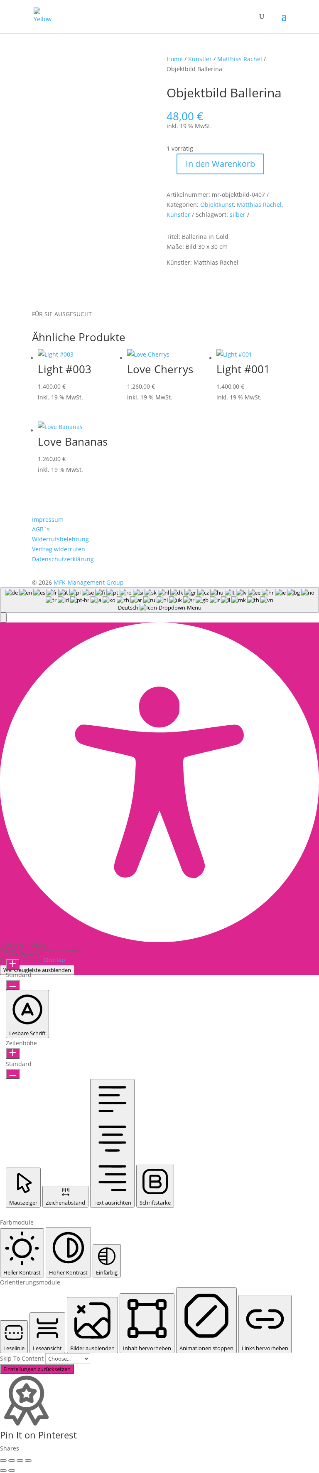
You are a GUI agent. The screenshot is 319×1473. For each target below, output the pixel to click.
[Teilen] (20, 1460)
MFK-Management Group (89, 582)
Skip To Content (22, 1358)
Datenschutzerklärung (63, 559)
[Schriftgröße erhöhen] (13, 964)
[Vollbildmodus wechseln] (11, 1460)
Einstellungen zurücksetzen (37, 1369)
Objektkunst (217, 204)
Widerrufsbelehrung (60, 539)
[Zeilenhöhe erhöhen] (13, 1053)
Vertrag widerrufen (58, 549)
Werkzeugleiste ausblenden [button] (37, 970)
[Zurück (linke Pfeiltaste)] (3, 1470)
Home (175, 59)
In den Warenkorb (220, 163)
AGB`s (41, 529)
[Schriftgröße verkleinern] (13, 985)
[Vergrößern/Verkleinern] (3, 1460)
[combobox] (159, 600)
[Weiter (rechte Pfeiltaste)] (11, 1470)
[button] (3, 617)
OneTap (54, 960)
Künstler (200, 59)
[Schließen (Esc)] (28, 1460)
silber (237, 214)
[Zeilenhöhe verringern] (13, 1074)
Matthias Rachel (239, 59)
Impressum (48, 519)
